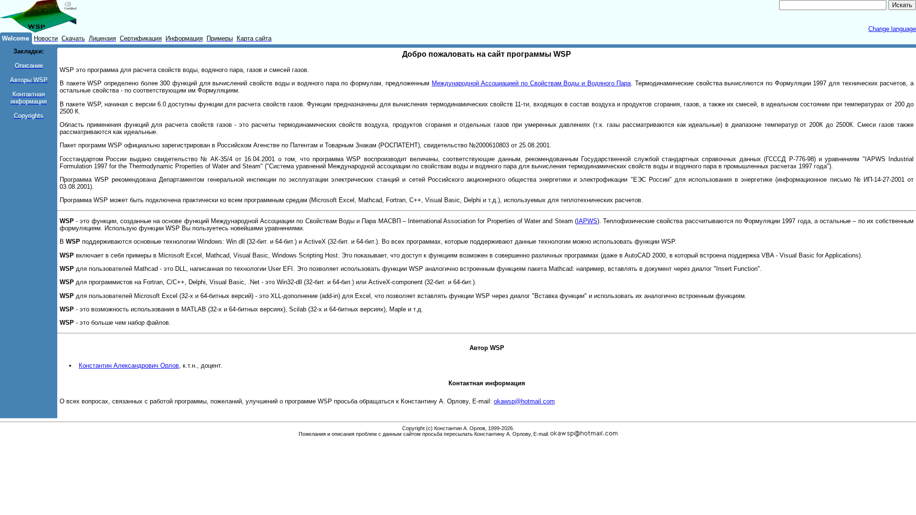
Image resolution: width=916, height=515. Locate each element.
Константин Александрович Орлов (129, 365)
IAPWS (587, 221)
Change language (892, 28)
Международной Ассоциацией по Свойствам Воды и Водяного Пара (531, 83)
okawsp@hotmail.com (524, 401)
